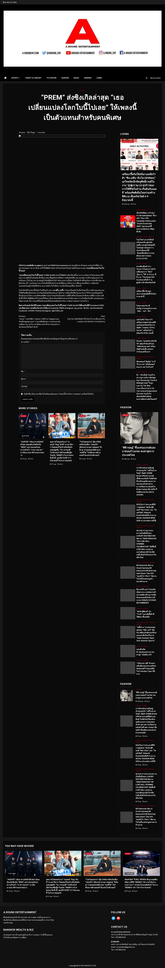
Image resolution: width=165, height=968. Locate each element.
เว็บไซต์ (24, 386)
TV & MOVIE (51, 78)
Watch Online (155, 78)
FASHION (65, 78)
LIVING (99, 78)
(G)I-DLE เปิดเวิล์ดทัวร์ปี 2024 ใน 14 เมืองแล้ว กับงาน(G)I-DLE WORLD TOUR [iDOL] (86, 319)
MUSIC (76, 78)
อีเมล (23, 379)
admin (23, 132)
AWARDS (88, 78)
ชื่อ (23, 371)
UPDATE (14, 78)
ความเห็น (25, 342)
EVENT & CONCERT (33, 78)
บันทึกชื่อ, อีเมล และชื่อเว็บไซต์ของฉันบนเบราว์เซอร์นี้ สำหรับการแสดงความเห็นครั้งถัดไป (59, 394)
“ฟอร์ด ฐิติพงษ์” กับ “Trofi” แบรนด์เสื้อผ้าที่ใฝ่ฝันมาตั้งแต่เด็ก (145, 614)
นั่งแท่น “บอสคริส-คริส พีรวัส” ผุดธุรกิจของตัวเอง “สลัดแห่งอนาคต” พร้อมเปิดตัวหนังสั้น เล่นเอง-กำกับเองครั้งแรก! (146, 346)
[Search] (146, 78)
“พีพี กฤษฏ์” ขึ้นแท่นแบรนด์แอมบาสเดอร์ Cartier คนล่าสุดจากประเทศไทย (139, 451)
